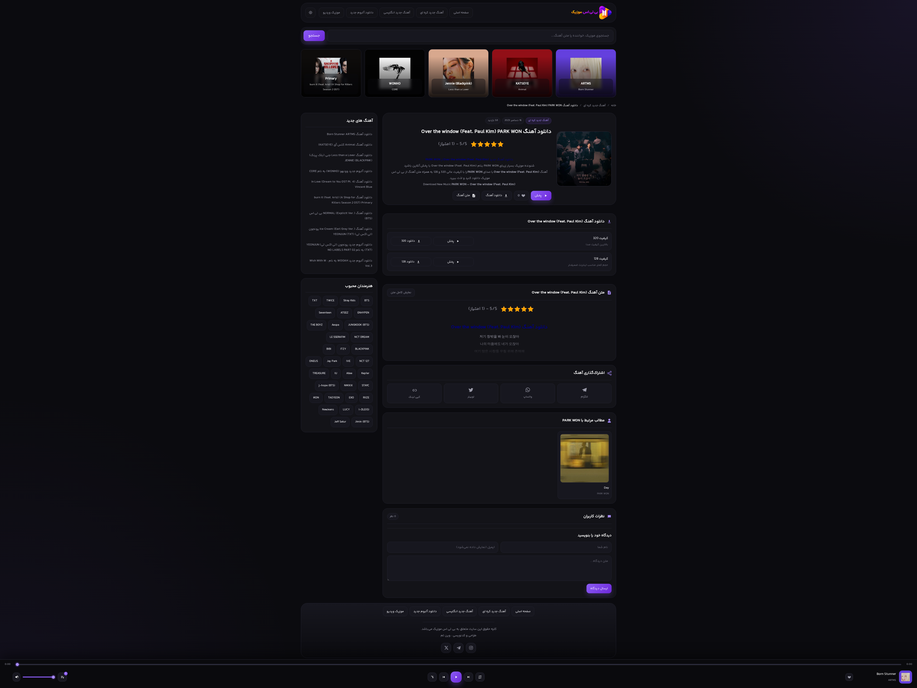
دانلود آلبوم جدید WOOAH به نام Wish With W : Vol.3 (340, 263)
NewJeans (328, 409)
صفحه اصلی (461, 12)
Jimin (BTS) (362, 422)
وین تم (445, 635)
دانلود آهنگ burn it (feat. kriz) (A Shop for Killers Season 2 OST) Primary (343, 200)
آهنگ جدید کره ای (431, 12)
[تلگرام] (458, 648)
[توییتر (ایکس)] (446, 648)
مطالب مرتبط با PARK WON (583, 420)
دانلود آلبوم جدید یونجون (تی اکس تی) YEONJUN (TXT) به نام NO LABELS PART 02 (339, 247)
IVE (348, 361)
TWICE (330, 300)
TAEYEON (334, 398)
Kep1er (365, 373)
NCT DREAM (361, 337)
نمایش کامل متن (401, 292)
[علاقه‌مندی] (849, 677)
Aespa (335, 325)
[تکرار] (480, 677)
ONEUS (313, 361)
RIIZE (366, 398)
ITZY (343, 349)
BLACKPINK (362, 349)
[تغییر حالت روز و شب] (310, 13)
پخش (538, 195)
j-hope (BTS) (327, 385)
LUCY (346, 409)
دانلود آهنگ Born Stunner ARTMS (349, 134)
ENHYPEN (363, 313)
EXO (351, 398)
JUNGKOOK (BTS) (358, 325)
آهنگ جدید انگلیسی (397, 12)
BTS (366, 300)
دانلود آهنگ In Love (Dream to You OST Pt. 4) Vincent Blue (341, 184)
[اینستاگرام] (471, 648)
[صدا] (16, 677)
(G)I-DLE (364, 409)
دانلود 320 (408, 241)
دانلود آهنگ (494, 195)
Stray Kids (349, 300)
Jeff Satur (340, 422)
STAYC (365, 385)
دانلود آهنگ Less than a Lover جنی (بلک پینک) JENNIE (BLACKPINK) (340, 158)
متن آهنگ (463, 195)
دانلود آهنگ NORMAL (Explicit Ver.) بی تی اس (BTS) (340, 216)
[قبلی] (443, 677)
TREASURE (319, 373)
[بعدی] (468, 677)
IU (336, 373)
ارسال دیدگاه (599, 588)
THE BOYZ (316, 325)
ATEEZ (344, 313)
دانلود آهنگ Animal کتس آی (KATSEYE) (345, 144)
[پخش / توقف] (456, 677)
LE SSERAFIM (337, 337)
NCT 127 (364, 361)
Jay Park (332, 361)
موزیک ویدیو (331, 12)
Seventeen (325, 313)
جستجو (314, 36)
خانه (613, 105)
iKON (316, 398)
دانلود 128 (408, 261)
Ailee (349, 373)
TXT (314, 300)
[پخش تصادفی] (432, 677)
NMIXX (348, 385)
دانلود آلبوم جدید (361, 12)
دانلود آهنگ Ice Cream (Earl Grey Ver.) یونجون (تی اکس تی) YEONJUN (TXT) (340, 232)
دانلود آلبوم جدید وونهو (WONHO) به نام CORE (340, 171)
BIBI (328, 349)
